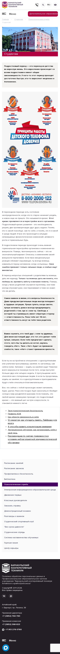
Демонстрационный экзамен (17, 511)
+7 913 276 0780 (13, 629)
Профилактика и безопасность (18, 474)
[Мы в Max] (11, 596)
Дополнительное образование (43, 14)
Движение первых (12, 495)
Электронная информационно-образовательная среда (30, 490)
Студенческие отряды (14, 532)
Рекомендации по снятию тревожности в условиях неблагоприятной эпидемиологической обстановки (32, 439)
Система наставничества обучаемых (21, 537)
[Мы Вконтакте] (4, 596)
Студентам (18, 19)
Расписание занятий (13, 463)
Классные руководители (15, 500)
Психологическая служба (38, 19)
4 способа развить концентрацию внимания (29, 426)
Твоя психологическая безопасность (25, 411)
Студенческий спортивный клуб (19, 521)
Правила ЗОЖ (14, 414)
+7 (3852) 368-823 (11, 624)
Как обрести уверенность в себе (23, 417)
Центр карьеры (11, 548)
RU (48, 5)
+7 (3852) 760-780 (11, 616)
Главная (5, 19)
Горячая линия (11, 543)
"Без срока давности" (14, 527)
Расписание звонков (14, 468)
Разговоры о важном (14, 516)
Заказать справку (12, 506)
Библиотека (9, 479)
